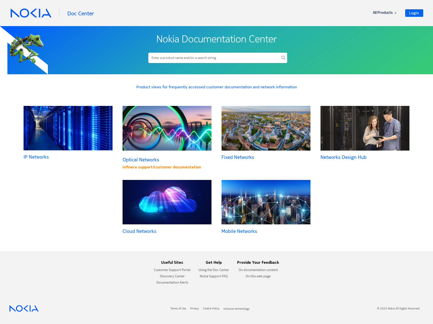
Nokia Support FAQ (214, 276)
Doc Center (80, 13)
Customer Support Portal (172, 270)
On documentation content (258, 270)
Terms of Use (178, 309)
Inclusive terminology (237, 309)
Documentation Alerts (172, 283)
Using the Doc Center (213, 270)
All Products (384, 13)
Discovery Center (172, 276)
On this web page (258, 276)
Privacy (194, 309)
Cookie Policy (211, 309)
